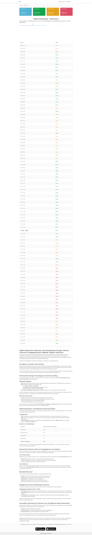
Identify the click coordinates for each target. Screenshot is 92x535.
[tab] (32, 24)
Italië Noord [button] (63, 1)
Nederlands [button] (68, 1)
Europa (21, 5)
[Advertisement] (46, 33)
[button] (72, 1)
